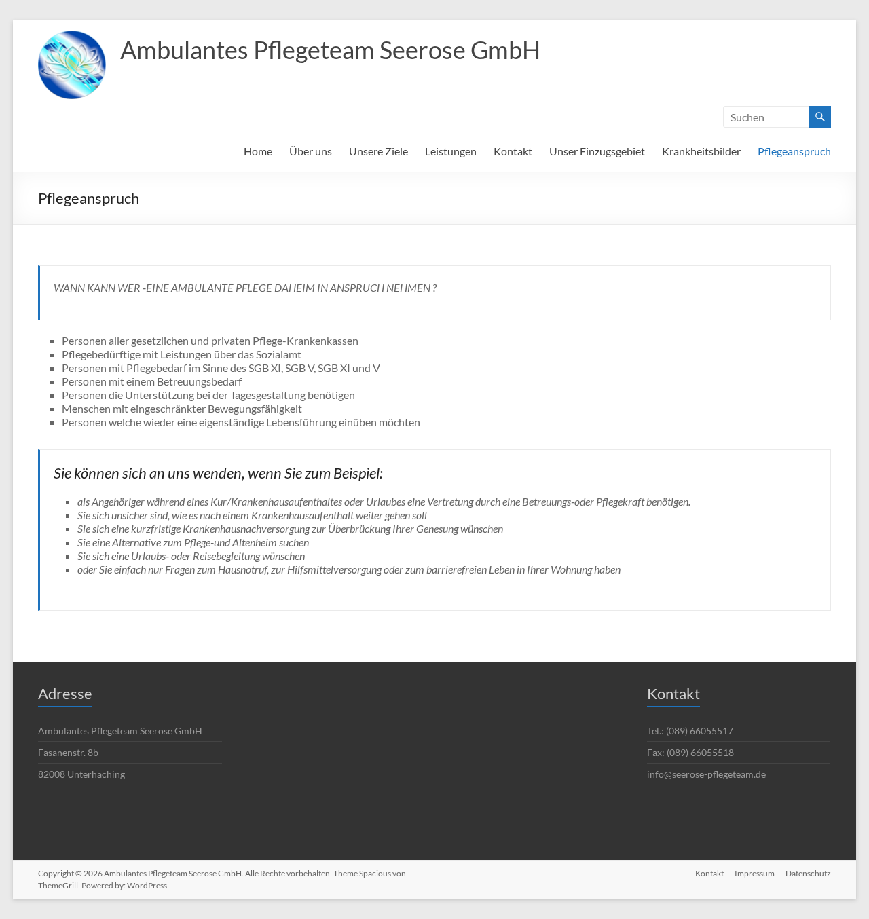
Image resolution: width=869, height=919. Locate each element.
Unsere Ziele (378, 151)
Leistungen (451, 151)
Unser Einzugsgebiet (597, 151)
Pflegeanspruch (794, 151)
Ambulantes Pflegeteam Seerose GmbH (330, 49)
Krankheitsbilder (701, 151)
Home (258, 151)
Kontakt (513, 151)
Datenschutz (808, 873)
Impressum (755, 873)
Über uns (310, 151)
